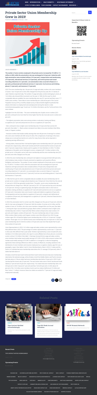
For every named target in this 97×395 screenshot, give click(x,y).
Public (38, 323)
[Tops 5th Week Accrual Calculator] (48, 312)
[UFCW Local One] (12, 4)
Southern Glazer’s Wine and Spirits (28, 373)
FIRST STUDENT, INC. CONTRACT (47, 373)
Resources (72, 5)
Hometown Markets (53, 380)
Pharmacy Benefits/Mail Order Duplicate (77, 373)
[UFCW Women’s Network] (78, 312)
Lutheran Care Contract (59, 376)
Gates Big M (32, 380)
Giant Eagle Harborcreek (66, 380)
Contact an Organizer (60, 5)
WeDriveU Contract (67, 387)
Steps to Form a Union (32, 5)
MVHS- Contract (60, 373)
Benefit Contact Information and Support (21, 387)
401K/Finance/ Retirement (65, 2)
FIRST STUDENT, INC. (75, 384)
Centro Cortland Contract (82, 380)
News (26, 2)
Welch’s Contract (22, 376)
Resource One (13, 373)
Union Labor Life (23, 380)
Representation (35, 2)
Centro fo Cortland (23, 384)
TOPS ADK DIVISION (12, 380)
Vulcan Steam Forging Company (34, 391)
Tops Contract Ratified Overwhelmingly (81, 56)
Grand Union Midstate (55, 387)
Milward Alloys (41, 380)
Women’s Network (11, 376)
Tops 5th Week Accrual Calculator (80, 71)
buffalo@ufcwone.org (79, 362)
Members (10, 323)
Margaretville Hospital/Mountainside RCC (39, 376)
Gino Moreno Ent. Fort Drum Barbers (59, 384)
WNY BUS (88, 376)
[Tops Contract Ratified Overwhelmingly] (18, 312)
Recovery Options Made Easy (51, 391)
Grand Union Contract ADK (40, 387)
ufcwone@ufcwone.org (48, 358)
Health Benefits (48, 2)
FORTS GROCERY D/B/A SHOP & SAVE (76, 376)
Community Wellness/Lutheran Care (39, 384)
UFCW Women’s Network (75, 325)
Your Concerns (46, 5)
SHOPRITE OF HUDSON (66, 391)
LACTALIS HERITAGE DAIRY (80, 387)
